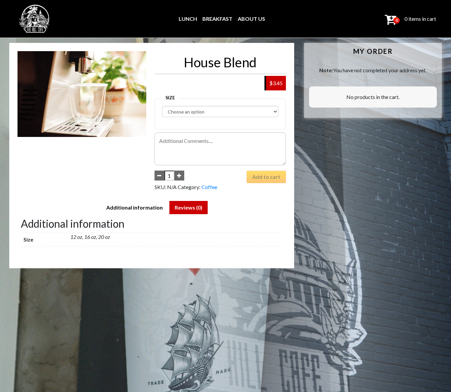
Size (170, 97)
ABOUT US (251, 19)
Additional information (134, 207)
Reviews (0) (188, 207)
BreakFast (217, 19)
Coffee (209, 187)
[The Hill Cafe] (34, 18)
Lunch (188, 19)
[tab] (134, 207)
